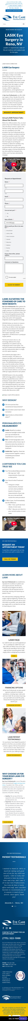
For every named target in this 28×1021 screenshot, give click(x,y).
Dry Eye (8, 248)
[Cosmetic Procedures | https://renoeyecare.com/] (14, 708)
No (7, 216)
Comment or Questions (11, 262)
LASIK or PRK (9, 233)
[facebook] (3, 930)
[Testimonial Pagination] (12, 908)
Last (6, 193)
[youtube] (10, 930)
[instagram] (7, 930)
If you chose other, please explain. (12, 254)
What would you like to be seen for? (14, 226)
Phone (7, 203)
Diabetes (8, 245)
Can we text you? (10, 210)
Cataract (8, 239)
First (6, 188)
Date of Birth (9, 219)
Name (7, 182)
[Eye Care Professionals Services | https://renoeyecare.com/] (14, 611)
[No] (26, 1012)
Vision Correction (10, 236)
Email (7, 196)
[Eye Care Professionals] (13, 923)
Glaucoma (8, 242)
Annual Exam (9, 230)
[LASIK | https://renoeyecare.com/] (14, 659)
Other (7, 251)
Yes (7, 213)
